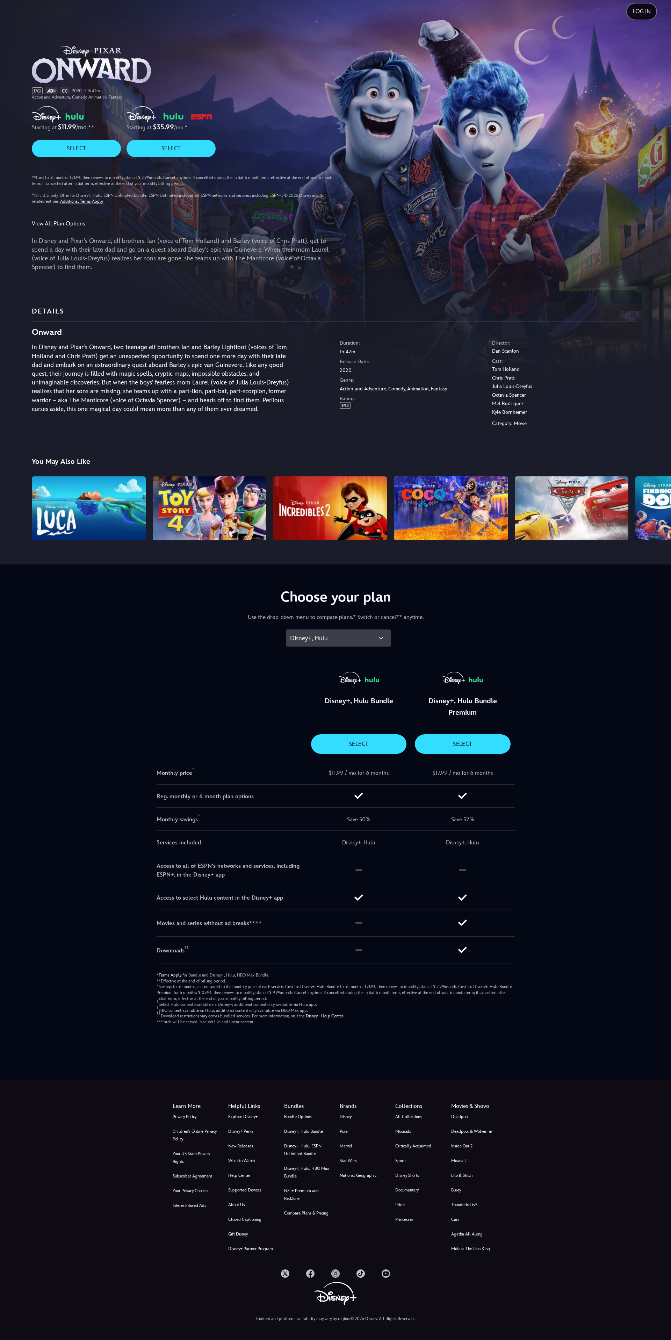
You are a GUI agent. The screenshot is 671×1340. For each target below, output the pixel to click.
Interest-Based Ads (189, 1205)
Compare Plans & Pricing (306, 1213)
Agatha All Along (467, 1234)
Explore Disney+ (243, 1116)
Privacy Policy (184, 1116)
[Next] (657, 507)
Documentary (407, 1190)
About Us (236, 1204)
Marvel (346, 1146)
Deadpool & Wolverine (471, 1131)
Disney (346, 1116)
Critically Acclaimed (413, 1146)
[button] (251, 1106)
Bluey (456, 1190)
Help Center (239, 1175)
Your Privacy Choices (190, 1190)
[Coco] (450, 508)
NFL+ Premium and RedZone (301, 1194)
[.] (285, 1273)
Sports (400, 1160)
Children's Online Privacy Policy (195, 1135)
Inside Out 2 (461, 1146)
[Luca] (88, 508)
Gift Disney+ (239, 1234)
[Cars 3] (571, 508)
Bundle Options (298, 1116)
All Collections (408, 1116)
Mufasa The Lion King (470, 1248)
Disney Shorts (407, 1175)
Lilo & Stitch (461, 1175)
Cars (455, 1219)
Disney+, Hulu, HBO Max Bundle (306, 1172)
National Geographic (358, 1175)
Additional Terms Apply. (81, 201)
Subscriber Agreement (192, 1176)
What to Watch (241, 1160)
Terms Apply (170, 975)
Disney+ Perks (240, 1131)
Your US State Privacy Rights (191, 1157)
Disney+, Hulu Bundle (303, 1131)
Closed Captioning (244, 1219)
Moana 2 (459, 1160)
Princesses (404, 1219)
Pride (400, 1204)
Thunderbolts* (464, 1204)
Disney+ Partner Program (250, 1248)
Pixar (344, 1131)
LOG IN (642, 11)
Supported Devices (244, 1190)
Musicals (403, 1131)
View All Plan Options (58, 223)
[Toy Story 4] (209, 508)
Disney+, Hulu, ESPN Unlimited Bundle (303, 1150)
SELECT (76, 148)
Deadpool (460, 1116)
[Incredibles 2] (330, 508)
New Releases (240, 1146)
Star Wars (348, 1160)
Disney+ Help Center (324, 1016)
